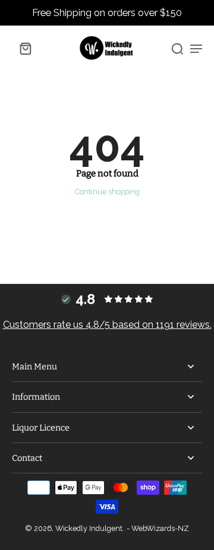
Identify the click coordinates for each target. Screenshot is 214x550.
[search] (177, 48)
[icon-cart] (25, 48)
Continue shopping (107, 191)
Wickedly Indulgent (88, 528)
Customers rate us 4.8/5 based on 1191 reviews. (107, 324)
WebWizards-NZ (160, 528)
